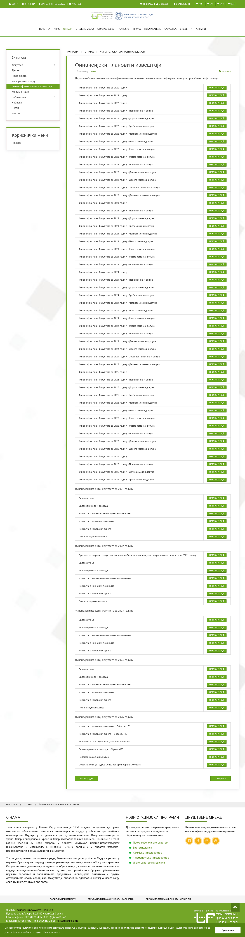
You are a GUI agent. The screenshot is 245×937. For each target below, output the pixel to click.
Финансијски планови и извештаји (32, 86)
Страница (29, 4)
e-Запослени (183, 4)
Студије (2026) (85, 28)
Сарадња (170, 28)
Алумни (201, 28)
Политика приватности (63, 899)
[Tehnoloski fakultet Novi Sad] (102, 15)
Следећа (220, 778)
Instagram (59, 4)
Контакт (17, 113)
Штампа (226, 71)
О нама (67, 28)
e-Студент (164, 4)
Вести (14, 4)
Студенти (186, 28)
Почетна (44, 28)
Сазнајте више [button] (51, 932)
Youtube (76, 4)
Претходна (87, 778)
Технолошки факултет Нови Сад (34, 910)
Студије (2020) (106, 28)
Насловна (72, 51)
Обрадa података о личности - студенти (168, 899)
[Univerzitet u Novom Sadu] (133, 15)
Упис (57, 28)
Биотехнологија (142, 847)
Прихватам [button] (228, 930)
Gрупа (44, 4)
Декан (16, 70)
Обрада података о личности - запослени (111, 899)
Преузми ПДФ (216, 87)
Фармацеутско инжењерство (151, 857)
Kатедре (124, 28)
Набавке (17, 102)
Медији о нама (20, 91)
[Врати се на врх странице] (235, 907)
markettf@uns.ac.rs (67, 920)
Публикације (152, 28)
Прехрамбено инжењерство (150, 842)
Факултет (17, 65)
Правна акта (19, 75)
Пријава (148, 4)
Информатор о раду (23, 81)
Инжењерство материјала (149, 862)
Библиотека (19, 97)
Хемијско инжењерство (147, 852)
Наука (137, 28)
